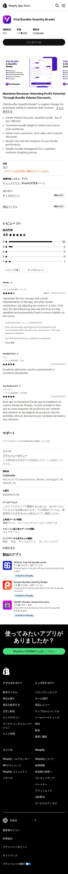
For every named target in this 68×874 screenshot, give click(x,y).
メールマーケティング (47, 717)
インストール (34, 42)
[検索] (57, 5)
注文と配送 (9, 711)
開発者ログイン (11, 830)
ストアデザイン (11, 717)
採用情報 (40, 765)
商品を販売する (11, 704)
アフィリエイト (43, 790)
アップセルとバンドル (47, 711)
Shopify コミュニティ (15, 771)
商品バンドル (10, 206)
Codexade (38, 33)
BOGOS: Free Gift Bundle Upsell (30, 562)
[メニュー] (63, 5)
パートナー (41, 784)
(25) (25, 33)
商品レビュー (42, 704)
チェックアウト (11, 183)
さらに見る (10, 342)
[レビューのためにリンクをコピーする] (11, 282)
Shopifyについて (44, 758)
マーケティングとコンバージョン (17, 725)
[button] (34, 569)
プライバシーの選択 (14, 863)
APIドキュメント (12, 765)
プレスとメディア (45, 777)
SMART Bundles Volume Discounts (32, 602)
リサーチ (8, 777)
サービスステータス (46, 803)
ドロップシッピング (46, 692)
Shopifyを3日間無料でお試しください (34, 651)
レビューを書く (13, 270)
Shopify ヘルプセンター (16, 758)
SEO (37, 723)
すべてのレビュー (36, 270)
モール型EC (41, 698)
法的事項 (40, 796)
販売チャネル (10, 692)
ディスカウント (11, 195)
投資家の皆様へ (43, 771)
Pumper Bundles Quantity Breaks (31, 582)
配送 (37, 730)
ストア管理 (9, 733)
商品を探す (9, 698)
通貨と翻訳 (41, 736)
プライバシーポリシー (15, 455)
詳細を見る (9, 547)
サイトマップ (10, 855)
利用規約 (8, 838)
